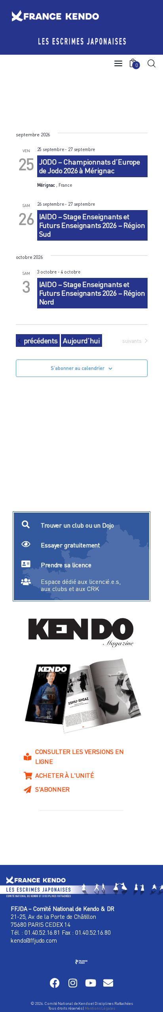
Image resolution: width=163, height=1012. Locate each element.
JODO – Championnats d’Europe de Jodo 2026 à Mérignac (89, 166)
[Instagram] (73, 983)
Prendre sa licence (66, 565)
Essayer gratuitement (70, 545)
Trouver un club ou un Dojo (77, 525)
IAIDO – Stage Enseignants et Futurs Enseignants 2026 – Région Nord (92, 293)
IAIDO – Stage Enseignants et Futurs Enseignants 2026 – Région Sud (92, 225)
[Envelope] (108, 983)
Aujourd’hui (81, 340)
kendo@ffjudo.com (34, 940)
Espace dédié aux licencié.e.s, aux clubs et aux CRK (80, 585)
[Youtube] (90, 983)
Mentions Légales (100, 1008)
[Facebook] (55, 983)
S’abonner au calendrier (77, 368)
